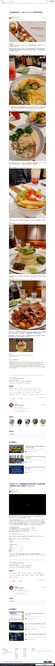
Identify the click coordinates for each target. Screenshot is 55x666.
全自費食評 (11, 388)
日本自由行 (30, 573)
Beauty (13, 661)
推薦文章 (24, 3)
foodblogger (11, 394)
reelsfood (24, 394)
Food (16, 661)
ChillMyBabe (15, 577)
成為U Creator (15, 3)
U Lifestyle (5, 661)
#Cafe (42, 651)
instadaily (35, 390)
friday (15, 392)
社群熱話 (10, 3)
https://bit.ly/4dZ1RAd (18, 546)
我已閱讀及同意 (45, 664)
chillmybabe (20, 388)
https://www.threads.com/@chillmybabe (22, 542)
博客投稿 (16, 657)
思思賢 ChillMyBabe (15, 17)
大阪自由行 (14, 573)
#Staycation (45, 651)
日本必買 (34, 573)
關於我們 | (4, 662)
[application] (27, 504)
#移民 (49, 651)
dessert (32, 394)
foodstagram (37, 392)
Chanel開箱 (18, 575)
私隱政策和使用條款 (26, 664)
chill (23, 392)
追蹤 (44, 18)
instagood (40, 390)
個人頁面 (24, 651)
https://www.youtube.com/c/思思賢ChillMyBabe (19, 361)
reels (20, 394)
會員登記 (47, 1)
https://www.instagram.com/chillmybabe (23, 540)
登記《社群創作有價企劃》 (20, 378)
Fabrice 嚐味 (35, 425)
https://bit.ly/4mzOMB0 (18, 549)
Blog (19, 661)
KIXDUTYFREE (11, 575)
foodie (19, 390)
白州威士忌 (37, 575)
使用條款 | (11, 662)
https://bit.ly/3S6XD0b (18, 550)
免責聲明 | (8, 662)
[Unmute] (42, 514)
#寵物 (33, 651)
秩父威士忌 (32, 575)
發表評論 (12, 434)
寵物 (23, 381)
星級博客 (27, 3)
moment (32, 392)
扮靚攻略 (26, 381)
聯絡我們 (21, 662)
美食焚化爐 (43, 425)
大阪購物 (19, 573)
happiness (27, 392)
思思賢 (16, 388)
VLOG (36, 3)
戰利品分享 (42, 575)
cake (35, 388)
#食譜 (39, 651)
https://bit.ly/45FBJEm (18, 551)
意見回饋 (16, 656)
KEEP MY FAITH (27, 425)
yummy (25, 388)
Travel (8, 661)
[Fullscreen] (43, 514)
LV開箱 (22, 575)
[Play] (10, 514)
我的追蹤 (24, 655)
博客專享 (31, 3)
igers (31, 390)
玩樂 (45, 3)
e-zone (21, 661)
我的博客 (24, 656)
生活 (50, 3)
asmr (29, 394)
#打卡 (37, 651)
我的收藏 (24, 653)
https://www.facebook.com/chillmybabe (22, 539)
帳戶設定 (24, 652)
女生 (43, 3)
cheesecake (11, 390)
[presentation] (9, 422)
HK (11, 661)
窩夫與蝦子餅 (19, 425)
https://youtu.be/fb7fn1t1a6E (31, 533)
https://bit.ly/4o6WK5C (18, 545)
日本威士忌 (27, 575)
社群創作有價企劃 (4, 3)
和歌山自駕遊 (24, 573)
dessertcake (42, 394)
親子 (47, 3)
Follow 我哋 (28, 382)
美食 (38, 3)
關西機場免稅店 (39, 573)
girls (16, 390)
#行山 (35, 651)
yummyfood (30, 388)
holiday (10, 392)
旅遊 (40, 3)
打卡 (14, 381)
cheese (38, 388)
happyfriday (19, 392)
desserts (36, 394)
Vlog (10, 573)
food (23, 390)
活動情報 (29, 381)
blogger (16, 394)
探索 (21, 3)
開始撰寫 (52, 1)
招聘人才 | (18, 662)
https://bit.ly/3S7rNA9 (18, 547)
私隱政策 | (15, 662)
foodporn (26, 390)
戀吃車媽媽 (12, 425)
